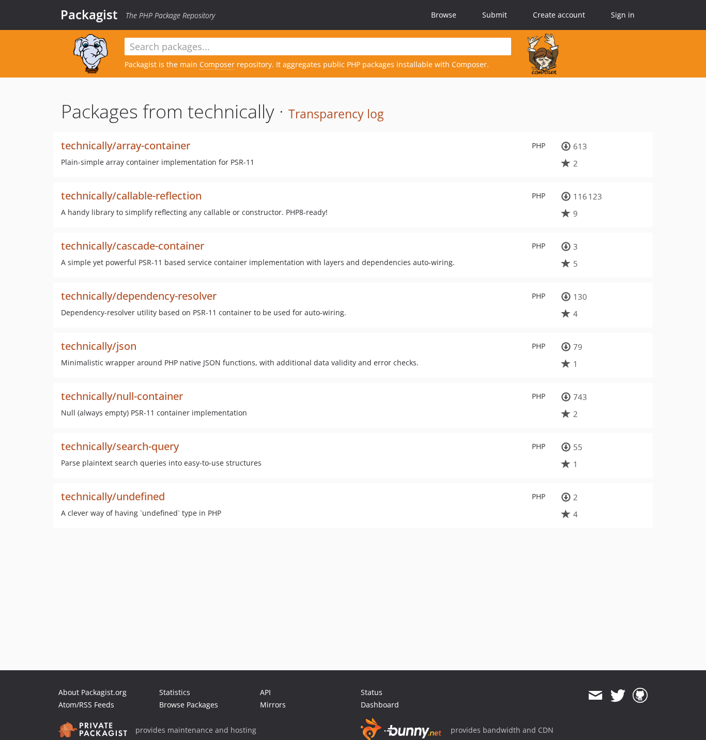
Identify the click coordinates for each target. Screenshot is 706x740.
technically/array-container (125, 145)
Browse (443, 15)
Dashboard (380, 705)
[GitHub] (640, 695)
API (265, 692)
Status (371, 692)
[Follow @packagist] (617, 695)
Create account (559, 15)
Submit (494, 15)
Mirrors (273, 705)
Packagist (89, 14)
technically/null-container (122, 396)
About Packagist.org (92, 692)
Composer (217, 64)
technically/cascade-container (132, 246)
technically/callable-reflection (131, 196)
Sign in (623, 15)
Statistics (174, 692)
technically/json (98, 346)
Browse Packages (188, 705)
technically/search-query (120, 446)
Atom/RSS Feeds (86, 705)
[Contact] (595, 695)
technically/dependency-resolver (139, 296)
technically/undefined (113, 496)
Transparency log (335, 113)
